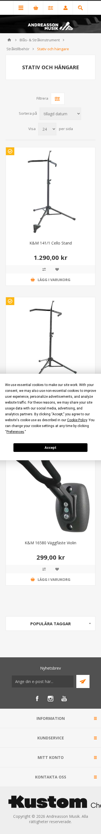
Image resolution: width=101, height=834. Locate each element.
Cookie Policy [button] (77, 420)
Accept (50, 448)
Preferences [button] (15, 432)
